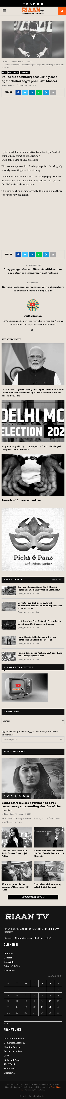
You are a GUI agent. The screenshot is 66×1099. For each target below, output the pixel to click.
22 (50, 1007)
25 (17, 1012)
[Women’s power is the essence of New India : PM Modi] (17, 871)
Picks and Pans (11, 1060)
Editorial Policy (12, 966)
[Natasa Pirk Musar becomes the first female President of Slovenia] (49, 837)
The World (9, 1064)
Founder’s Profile (36, 1096)
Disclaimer (9, 970)
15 (50, 1001)
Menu (55, 580)
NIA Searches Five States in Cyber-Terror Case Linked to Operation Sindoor (40, 622)
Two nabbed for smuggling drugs (21, 500)
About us (8, 953)
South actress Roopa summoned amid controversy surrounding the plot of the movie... (31, 806)
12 (26, 1001)
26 (25, 1012)
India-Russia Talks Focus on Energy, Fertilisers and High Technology (37, 638)
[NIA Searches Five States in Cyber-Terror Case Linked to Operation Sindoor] (9, 625)
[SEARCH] (61, 739)
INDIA (4, 72)
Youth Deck (10, 1068)
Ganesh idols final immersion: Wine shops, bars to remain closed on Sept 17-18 (33, 288)
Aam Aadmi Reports (14, 1038)
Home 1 (22, 1096)
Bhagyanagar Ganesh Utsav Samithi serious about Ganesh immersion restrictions (33, 271)
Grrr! (6, 1055)
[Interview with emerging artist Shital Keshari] (49, 871)
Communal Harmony (14, 1042)
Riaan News (25, 72)
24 (8, 1012)
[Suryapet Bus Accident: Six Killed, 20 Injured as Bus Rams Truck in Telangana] (9, 590)
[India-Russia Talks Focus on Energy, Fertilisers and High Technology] (9, 640)
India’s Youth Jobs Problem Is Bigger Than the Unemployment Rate (40, 654)
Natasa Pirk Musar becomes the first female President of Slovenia (49, 853)
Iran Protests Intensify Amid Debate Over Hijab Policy (14, 853)
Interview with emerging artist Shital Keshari (47, 885)
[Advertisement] (33, 124)
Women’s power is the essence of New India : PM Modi (15, 887)
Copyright (9, 962)
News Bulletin (13, 72)
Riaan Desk (9, 814)
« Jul (6, 1023)
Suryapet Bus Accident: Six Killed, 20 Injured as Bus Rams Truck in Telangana (39, 588)
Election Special (12, 1047)
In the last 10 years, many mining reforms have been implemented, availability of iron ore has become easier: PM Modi (33, 392)
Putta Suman (9, 85)
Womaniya (9, 1072)
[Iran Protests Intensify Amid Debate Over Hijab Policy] (17, 837)
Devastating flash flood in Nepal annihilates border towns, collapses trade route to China (40, 606)
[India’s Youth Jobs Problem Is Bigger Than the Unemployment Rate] (9, 656)
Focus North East (13, 1051)
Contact (8, 957)
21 (42, 1007)
